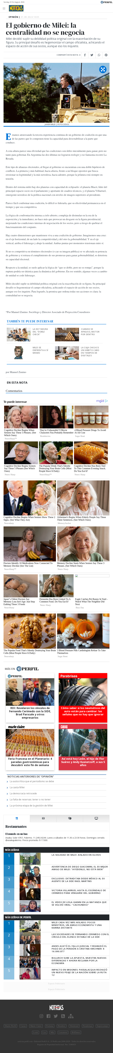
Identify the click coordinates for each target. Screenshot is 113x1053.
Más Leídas (12, 850)
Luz (44, 1032)
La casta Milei (17, 787)
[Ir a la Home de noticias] (56, 1007)
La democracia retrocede (23, 793)
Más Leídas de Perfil (18, 917)
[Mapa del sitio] (70, 1016)
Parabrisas (87, 1026)
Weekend (74, 1026)
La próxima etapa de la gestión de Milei (31, 805)
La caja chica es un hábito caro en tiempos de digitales (90, 351)
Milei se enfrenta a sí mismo (40, 350)
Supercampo (102, 1026)
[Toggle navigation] (4, 8)
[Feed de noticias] (63, 1016)
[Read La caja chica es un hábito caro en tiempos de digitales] (67, 348)
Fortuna (49, 1026)
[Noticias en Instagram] (41, 1016)
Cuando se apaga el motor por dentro (90, 332)
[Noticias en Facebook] (48, 1016)
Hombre (61, 1026)
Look (35, 1032)
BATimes (76, 1032)
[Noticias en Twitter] (56, 1016)
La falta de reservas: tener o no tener (30, 799)
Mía (52, 1032)
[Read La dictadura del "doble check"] (19, 329)
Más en (10, 669)
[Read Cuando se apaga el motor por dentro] (67, 329)
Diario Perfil (10, 1026)
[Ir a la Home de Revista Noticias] (15, 8)
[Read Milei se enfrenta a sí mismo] (19, 348)
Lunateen (63, 1032)
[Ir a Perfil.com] (106, 2)
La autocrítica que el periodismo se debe (32, 781)
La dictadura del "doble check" (40, 332)
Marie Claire (36, 1026)
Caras (23, 1026)
